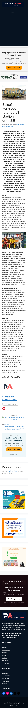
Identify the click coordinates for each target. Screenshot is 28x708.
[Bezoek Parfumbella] (14, 582)
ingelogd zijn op (13, 471)
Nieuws (6, 424)
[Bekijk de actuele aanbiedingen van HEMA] (14, 419)
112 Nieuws (5, 663)
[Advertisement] (14, 31)
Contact (4, 684)
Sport (4, 655)
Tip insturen (6, 676)
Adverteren (5, 678)
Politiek (4, 652)
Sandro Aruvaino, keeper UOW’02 (14, 429)
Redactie (5, 673)
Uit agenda (5, 660)
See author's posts (10, 404)
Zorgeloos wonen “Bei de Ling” (14, 426)
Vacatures (5, 681)
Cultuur (4, 658)
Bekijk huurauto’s (14, 449)
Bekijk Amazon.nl (14, 68)
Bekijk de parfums (14, 599)
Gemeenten (6, 650)
